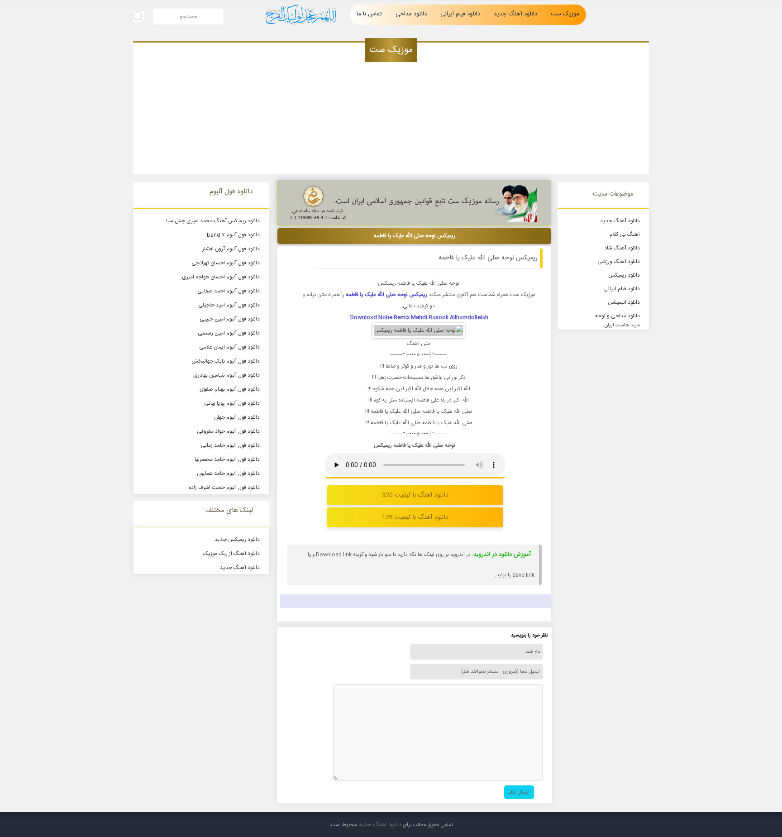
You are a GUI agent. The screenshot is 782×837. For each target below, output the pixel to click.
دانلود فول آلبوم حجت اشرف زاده (224, 487)
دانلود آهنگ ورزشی (618, 261)
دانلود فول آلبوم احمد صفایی (228, 291)
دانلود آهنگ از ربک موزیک (231, 553)
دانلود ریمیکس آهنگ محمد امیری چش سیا (213, 220)
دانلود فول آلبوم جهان (237, 417)
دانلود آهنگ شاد (622, 248)
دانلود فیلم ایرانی (460, 14)
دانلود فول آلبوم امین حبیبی (230, 319)
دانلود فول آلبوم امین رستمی (229, 333)
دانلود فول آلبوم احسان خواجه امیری (221, 277)
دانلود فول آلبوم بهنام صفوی (230, 389)
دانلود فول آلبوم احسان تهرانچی (225, 263)
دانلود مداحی (411, 14)
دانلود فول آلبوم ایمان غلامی (229, 347)
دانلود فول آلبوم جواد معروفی (228, 431)
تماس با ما (369, 14)
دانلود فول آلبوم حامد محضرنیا (227, 459)
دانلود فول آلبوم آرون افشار (231, 248)
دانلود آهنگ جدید (515, 14)
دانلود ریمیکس (624, 275)
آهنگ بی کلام (625, 234)
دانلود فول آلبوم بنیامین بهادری (226, 375)
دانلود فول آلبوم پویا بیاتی (232, 403)
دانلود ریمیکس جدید (237, 539)
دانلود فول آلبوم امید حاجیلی (229, 305)
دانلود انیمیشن (624, 302)
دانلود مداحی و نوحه (617, 315)
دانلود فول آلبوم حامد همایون (228, 473)
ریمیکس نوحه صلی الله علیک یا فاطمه (488, 258)
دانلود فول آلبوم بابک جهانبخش (225, 361)
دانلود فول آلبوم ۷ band (233, 234)
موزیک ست (565, 14)
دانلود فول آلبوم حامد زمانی (230, 445)
